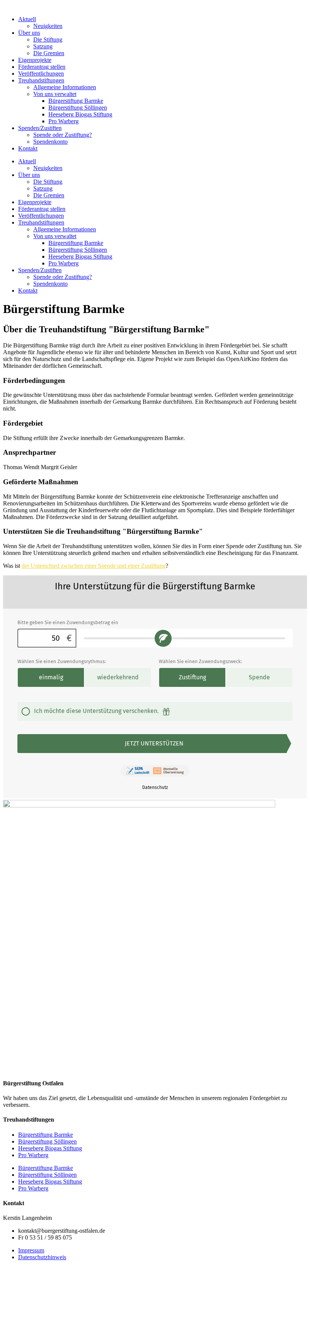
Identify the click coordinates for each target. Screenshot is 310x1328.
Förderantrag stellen (41, 67)
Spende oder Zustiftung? (62, 135)
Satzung (43, 46)
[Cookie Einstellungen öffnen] (59, 1321)
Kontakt (27, 148)
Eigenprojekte (34, 60)
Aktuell (27, 19)
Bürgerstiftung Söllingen (77, 107)
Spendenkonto (50, 141)
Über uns (29, 32)
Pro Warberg (63, 121)
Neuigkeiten (47, 26)
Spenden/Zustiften (40, 128)
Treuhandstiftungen (41, 80)
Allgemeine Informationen (64, 87)
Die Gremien (48, 53)
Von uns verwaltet (54, 94)
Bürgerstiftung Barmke (75, 101)
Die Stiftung (47, 39)
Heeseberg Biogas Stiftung (80, 114)
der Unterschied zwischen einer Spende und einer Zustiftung (94, 566)
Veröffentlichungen (41, 73)
